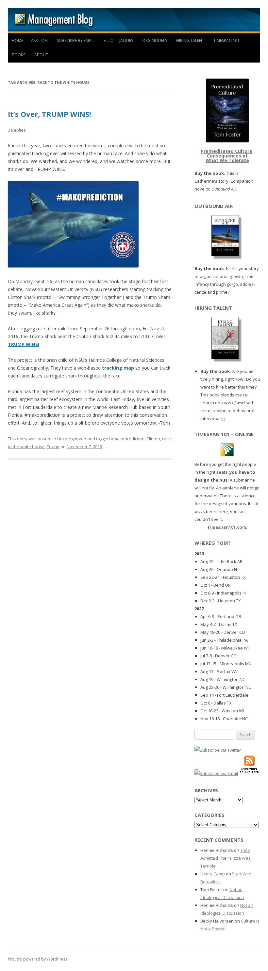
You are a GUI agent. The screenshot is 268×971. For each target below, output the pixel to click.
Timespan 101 (226, 40)
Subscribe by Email (75, 40)
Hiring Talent (190, 40)
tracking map (118, 368)
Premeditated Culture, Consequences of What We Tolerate (227, 155)
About (41, 55)
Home (17, 40)
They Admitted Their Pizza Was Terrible (225, 858)
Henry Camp (212, 874)
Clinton (153, 439)
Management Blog (134, 20)
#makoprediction (127, 439)
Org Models (154, 40)
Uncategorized (71, 439)
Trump (53, 446)
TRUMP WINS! (23, 344)
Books (18, 55)
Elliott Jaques (118, 40)
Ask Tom (39, 40)
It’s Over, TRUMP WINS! (49, 114)
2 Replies (17, 130)
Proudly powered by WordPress (37, 959)
